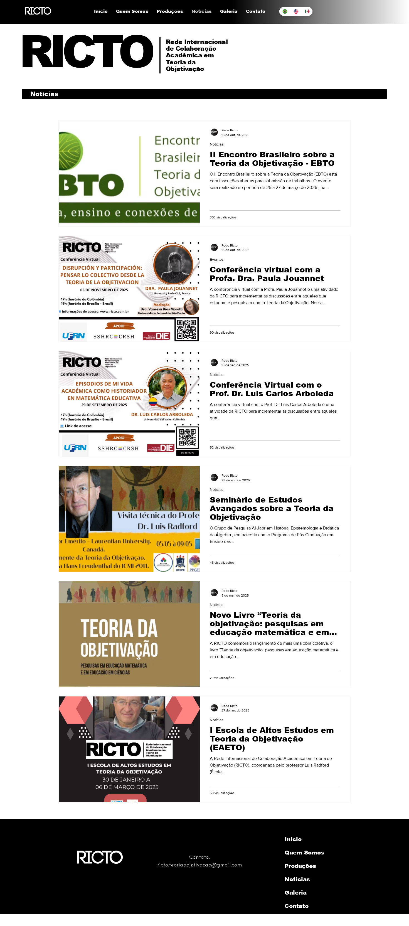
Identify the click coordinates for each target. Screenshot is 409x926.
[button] (132, 11)
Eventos (217, 259)
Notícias (216, 144)
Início (293, 839)
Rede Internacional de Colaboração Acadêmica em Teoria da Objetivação (197, 55)
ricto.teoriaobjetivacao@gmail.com (199, 865)
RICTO (85, 52)
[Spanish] (306, 11)
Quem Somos (304, 852)
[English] (295, 11)
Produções (300, 866)
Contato (297, 906)
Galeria (296, 893)
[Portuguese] (284, 11)
